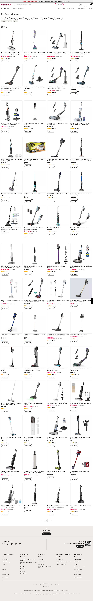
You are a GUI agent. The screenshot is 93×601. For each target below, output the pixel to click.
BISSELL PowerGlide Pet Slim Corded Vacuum (56, 472)
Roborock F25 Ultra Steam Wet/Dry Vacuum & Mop (80, 506)
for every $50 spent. (60, 1)
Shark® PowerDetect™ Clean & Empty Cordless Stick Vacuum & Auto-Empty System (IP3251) (56, 87)
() (9, 58)
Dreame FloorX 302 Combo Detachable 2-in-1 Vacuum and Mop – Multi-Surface (58, 506)
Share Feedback (46, 533)
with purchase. (30, 1)
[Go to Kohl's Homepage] (6, 4)
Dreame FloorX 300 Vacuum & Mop (32, 505)
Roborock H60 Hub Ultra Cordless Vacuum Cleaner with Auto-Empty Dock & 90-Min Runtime (34, 472)
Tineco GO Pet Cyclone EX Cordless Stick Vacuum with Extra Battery (34, 228)
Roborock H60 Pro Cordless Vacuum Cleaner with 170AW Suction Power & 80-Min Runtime (58, 335)
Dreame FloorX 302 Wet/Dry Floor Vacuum (80, 403)
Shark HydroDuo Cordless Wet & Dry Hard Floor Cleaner (34, 87)
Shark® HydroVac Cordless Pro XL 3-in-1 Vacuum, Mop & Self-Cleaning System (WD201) (80, 124)
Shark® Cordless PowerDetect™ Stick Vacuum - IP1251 (79, 369)
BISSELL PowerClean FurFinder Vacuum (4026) (33, 124)
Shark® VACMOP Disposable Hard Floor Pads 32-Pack (33, 160)
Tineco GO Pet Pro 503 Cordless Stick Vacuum (33, 404)
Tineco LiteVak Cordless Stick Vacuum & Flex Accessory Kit (58, 301)
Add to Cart (5, 60)
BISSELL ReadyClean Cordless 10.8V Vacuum (33, 194)
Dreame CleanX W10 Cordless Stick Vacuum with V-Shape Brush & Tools (80, 301)
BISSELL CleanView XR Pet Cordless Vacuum (56, 267)
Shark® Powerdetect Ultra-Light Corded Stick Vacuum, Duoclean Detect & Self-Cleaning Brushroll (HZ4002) (35, 53)
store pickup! (44, 1)
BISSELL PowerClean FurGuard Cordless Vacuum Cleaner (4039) (80, 438)
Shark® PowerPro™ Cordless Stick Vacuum (80, 87)
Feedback (91, 301)
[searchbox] (33, 4)
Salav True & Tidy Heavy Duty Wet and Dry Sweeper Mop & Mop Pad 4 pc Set (11, 404)
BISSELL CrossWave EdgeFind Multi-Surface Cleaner (81, 267)
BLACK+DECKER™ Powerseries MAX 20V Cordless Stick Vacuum (57, 369)
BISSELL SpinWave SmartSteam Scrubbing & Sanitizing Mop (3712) (11, 160)
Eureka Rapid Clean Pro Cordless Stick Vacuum (10, 335)
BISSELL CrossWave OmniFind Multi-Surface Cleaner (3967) (81, 194)
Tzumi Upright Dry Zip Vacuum (54, 227)
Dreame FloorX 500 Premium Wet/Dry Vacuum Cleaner (10, 472)
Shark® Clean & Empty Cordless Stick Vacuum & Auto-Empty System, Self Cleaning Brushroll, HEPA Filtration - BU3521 (58, 53)
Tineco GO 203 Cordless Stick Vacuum (79, 227)
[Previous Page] (42, 520)
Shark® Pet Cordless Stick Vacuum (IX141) (57, 193)
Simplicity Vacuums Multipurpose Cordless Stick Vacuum (11, 438)
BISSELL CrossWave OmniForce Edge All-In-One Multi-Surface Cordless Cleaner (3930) (81, 160)
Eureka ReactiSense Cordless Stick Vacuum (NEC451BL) (57, 160)
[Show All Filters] (3, 18)
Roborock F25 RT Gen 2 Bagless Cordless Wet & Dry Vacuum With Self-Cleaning (11, 267)
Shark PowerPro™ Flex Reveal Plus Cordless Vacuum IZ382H (57, 124)
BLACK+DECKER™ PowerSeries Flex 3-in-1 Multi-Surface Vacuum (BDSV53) (80, 53)
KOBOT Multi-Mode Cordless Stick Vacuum (57, 403)
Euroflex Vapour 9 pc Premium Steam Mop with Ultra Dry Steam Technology (11, 228)
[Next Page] (49, 520)
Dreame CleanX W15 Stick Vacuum (78, 334)
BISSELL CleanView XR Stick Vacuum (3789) (10, 369)
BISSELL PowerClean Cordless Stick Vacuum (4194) (12, 301)
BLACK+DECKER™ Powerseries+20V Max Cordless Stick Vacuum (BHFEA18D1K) (11, 87)
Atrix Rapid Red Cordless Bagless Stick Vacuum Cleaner (79, 472)
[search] (14, 4)
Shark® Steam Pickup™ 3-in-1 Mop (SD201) (11, 193)
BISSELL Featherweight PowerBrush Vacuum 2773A (33, 267)
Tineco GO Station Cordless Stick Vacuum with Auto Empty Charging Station (34, 369)
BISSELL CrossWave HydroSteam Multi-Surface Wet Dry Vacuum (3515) (10, 124)
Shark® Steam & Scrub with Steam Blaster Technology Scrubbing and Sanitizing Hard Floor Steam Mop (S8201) (11, 53)
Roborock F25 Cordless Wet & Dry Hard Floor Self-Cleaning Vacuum (10, 506)
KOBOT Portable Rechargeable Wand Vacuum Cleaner (33, 438)
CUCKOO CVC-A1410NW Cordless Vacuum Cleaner (34, 335)
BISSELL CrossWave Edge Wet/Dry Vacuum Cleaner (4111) (57, 438)
